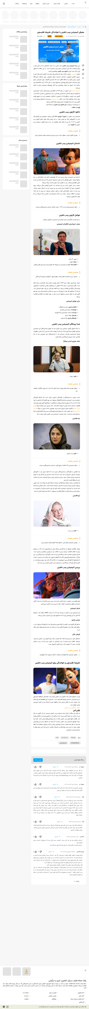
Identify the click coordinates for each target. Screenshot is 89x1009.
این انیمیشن (55, 98)
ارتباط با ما (26, 993)
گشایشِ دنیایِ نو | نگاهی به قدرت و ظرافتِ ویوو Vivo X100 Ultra (8, 20)
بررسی (79, 25)
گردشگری (81, 1002)
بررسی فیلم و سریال (72, 25)
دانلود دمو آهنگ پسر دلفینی (72, 748)
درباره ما (26, 996)
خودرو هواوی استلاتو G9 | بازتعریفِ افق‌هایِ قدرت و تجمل (64, 20)
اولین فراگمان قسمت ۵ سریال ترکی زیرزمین (36, 20)
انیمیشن (73, 73)
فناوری (66, 4)
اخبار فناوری (81, 993)
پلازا (83, 25)
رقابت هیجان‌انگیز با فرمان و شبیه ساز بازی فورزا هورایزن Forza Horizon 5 (55, 20)
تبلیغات (17, 4)
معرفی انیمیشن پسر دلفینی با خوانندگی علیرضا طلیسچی (54, 25)
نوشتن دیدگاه (38, 800)
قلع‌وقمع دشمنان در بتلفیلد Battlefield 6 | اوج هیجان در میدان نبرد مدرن (17, 20)
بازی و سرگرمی (45, 4)
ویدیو (31, 4)
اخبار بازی (81, 996)
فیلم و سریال (57, 4)
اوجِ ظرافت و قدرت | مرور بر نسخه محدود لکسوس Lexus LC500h (27, 20)
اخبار (73, 4)
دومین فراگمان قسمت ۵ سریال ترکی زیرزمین (74, 20)
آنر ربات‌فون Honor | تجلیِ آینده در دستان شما (83, 20)
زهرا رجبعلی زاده (81, 35)
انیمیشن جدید (76, 89)
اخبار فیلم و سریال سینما (77, 999)
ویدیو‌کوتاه (24, 4)
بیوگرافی (37, 4)
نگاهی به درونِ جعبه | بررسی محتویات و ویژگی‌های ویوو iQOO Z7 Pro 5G (45, 20)
